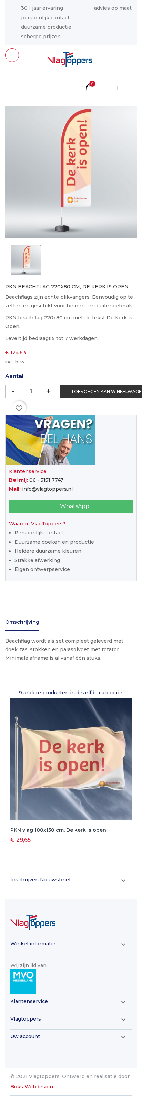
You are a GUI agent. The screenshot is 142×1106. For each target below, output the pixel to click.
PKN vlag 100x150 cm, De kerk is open (58, 830)
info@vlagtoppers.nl (47, 489)
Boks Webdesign (31, 1087)
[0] (88, 88)
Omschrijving (22, 622)
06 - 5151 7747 (46, 480)
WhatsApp (74, 506)
